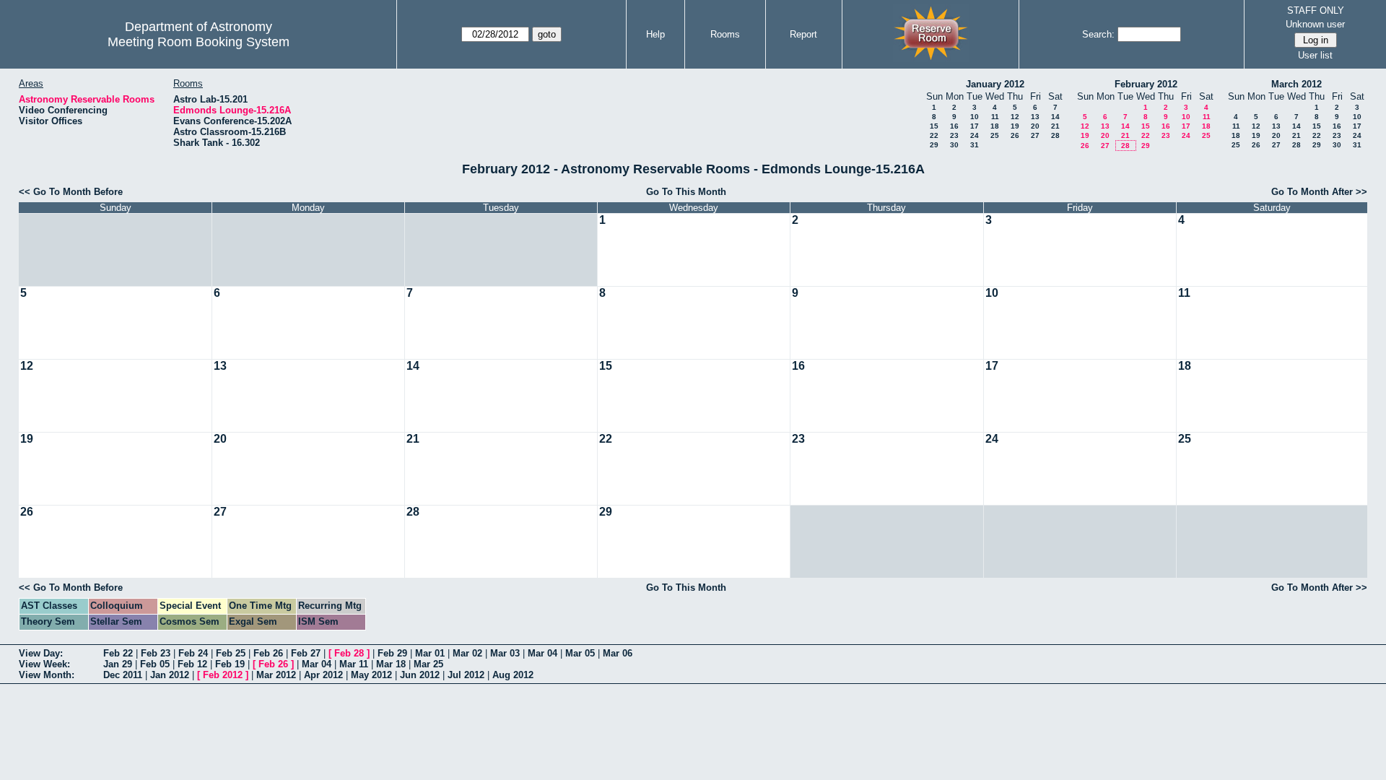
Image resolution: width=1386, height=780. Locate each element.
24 (974, 135)
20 (1035, 126)
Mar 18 (391, 664)
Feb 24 (193, 653)
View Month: (46, 675)
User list (1315, 55)
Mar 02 (467, 653)
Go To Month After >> (1319, 191)
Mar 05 (580, 653)
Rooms (725, 34)
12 (1015, 117)
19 (1015, 126)
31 (974, 145)
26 (1015, 135)
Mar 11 (353, 664)
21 (1055, 126)
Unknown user (1315, 24)
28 (1055, 135)
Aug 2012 (512, 675)
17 (974, 126)
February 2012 (1146, 84)
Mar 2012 (276, 675)
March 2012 (1296, 84)
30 (954, 145)
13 (1035, 117)
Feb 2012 (223, 675)
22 (934, 135)
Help (655, 34)
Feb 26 (268, 653)
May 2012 (371, 675)
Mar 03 (505, 653)
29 (934, 145)
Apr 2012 (323, 675)
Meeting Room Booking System (198, 42)
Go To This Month (686, 191)
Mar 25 (428, 664)
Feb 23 (155, 653)
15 (934, 126)
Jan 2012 (169, 675)
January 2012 (995, 84)
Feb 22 (118, 653)
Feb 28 (349, 653)
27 (1035, 135)
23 (954, 135)
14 (1055, 117)
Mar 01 (430, 653)
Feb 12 (192, 664)
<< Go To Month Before (71, 191)
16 (954, 126)
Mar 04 (542, 653)
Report (803, 34)
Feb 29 (392, 653)
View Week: (44, 664)
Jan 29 (117, 664)
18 (994, 126)
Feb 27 (306, 653)
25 (994, 135)
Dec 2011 (122, 675)
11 (995, 117)
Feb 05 (155, 664)
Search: (1098, 34)
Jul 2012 (466, 675)
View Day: (41, 653)
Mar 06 (617, 653)
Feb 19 (230, 664)
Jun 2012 (420, 675)
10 (974, 117)
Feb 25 (230, 653)
